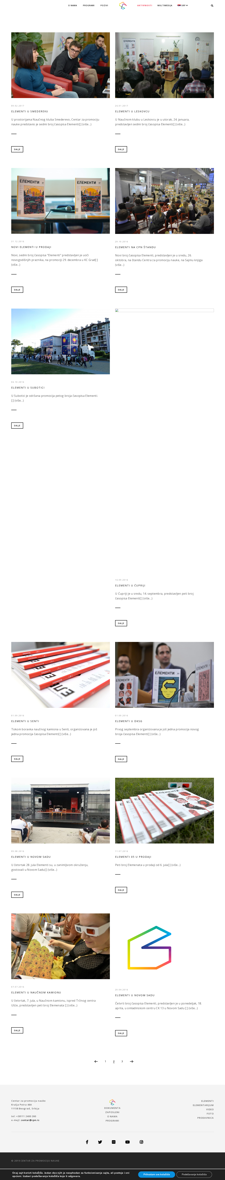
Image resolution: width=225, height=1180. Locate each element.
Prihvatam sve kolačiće (156, 1174)
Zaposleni (112, 1112)
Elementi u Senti (25, 721)
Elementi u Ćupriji (130, 585)
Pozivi (104, 5)
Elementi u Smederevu (29, 111)
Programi (89, 5)
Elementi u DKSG (128, 721)
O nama (72, 5)
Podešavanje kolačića (194, 1174)
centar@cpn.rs (30, 1120)
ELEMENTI (207, 1101)
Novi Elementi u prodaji (31, 247)
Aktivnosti (144, 5)
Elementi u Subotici (28, 387)
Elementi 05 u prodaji (133, 856)
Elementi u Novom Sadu (31, 856)
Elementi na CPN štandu (135, 247)
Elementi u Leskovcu (132, 111)
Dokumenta (112, 1108)
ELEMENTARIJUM (203, 1105)
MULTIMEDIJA (165, 5)
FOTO (210, 1113)
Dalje (17, 149)
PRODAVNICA (205, 1117)
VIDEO (210, 1109)
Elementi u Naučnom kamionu (36, 992)
